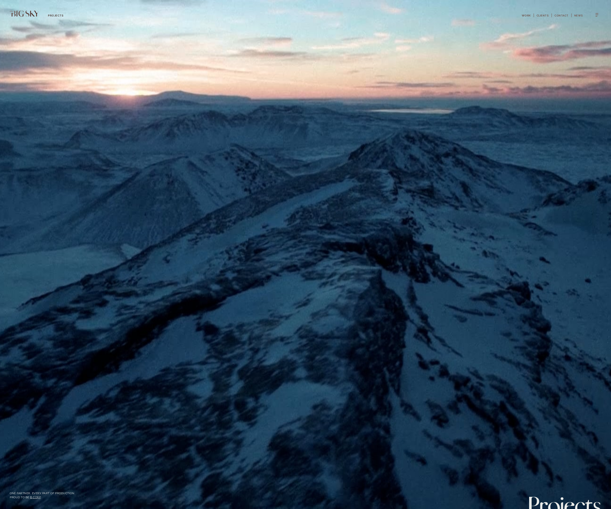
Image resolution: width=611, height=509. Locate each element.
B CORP (35, 497)
